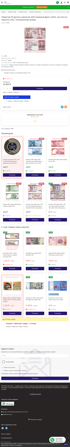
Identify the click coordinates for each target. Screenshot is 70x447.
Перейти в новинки (42, 7)
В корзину (40, 88)
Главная (3, 12)
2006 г (12, 128)
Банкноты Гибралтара (35, 12)
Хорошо (66, 444)
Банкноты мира (12, 12)
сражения (7, 128)
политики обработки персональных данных (26, 373)
